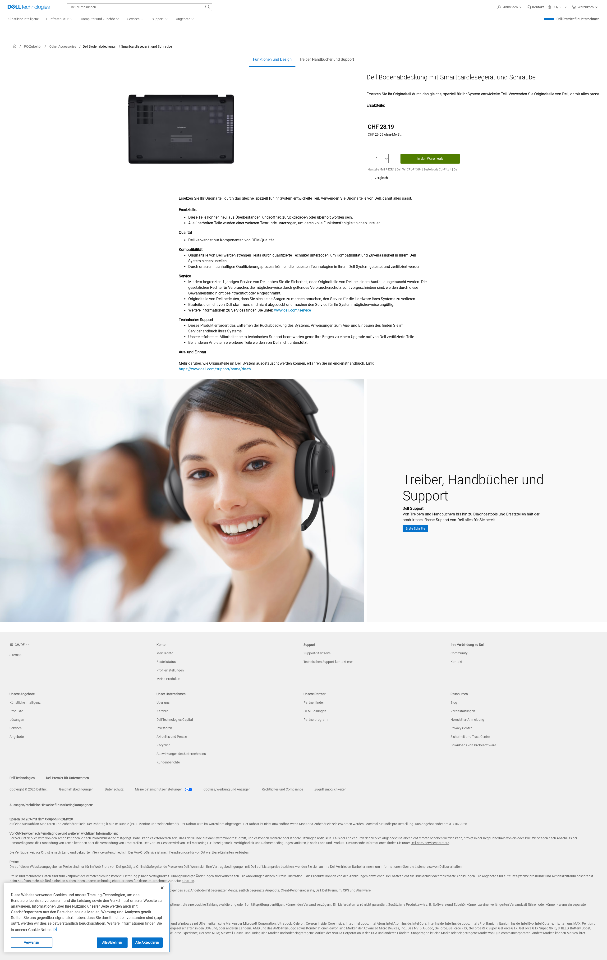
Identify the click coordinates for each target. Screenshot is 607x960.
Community (459, 653)
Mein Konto (164, 653)
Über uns (163, 702)
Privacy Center (461, 728)
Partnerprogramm (317, 719)
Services (15, 728)
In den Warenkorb (430, 159)
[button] (510, 7)
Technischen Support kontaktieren (329, 662)
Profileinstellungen (170, 670)
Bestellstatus (166, 662)
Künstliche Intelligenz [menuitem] (23, 19)
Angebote (16, 737)
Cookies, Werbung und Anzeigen (226, 789)
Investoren (164, 728)
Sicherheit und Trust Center (470, 737)
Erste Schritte (415, 528)
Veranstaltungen (463, 711)
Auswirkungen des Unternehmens (181, 754)
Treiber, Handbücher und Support (326, 59)
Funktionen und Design (272, 59)
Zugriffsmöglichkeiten (330, 789)
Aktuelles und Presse (171, 737)
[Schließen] (162, 888)
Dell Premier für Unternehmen (577, 19)
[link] (535, 7)
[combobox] (139, 7)
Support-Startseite (317, 653)
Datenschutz (114, 789)
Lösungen (16, 719)
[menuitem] (59, 19)
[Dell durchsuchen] (207, 7)
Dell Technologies (22, 778)
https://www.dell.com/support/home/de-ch (215, 369)
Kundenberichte (168, 762)
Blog (454, 702)
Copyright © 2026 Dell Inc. (28, 789)
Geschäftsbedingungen (76, 789)
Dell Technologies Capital (174, 719)
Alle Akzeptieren (147, 942)
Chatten (188, 881)
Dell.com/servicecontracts (430, 843)
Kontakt (456, 662)
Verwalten (31, 942)
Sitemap (15, 655)
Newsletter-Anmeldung (467, 719)
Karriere (162, 711)
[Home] (14, 46)
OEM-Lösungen (315, 711)
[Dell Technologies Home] (29, 7)
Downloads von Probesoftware (473, 745)
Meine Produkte (167, 679)
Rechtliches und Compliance (282, 789)
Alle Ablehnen (112, 942)
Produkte (16, 711)
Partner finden (314, 702)
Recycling (163, 745)
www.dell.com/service (292, 310)
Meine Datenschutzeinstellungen (159, 789)
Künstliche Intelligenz (25, 702)
